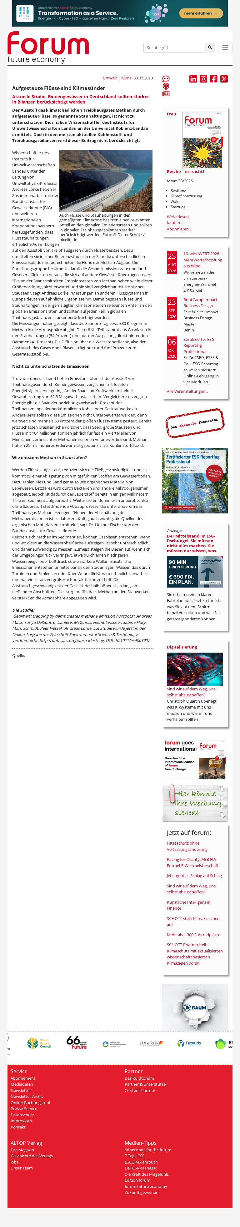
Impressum (21, 1120)
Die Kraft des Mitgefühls (147, 1174)
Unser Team (22, 1168)
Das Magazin (22, 1150)
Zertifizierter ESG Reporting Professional (198, 345)
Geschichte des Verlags (32, 1156)
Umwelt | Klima (117, 78)
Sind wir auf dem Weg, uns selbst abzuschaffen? (191, 692)
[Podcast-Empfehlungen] (166, 86)
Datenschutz (22, 1115)
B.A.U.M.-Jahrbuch (141, 1162)
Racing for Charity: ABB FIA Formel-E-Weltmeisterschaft (192, 862)
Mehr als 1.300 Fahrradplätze (193, 934)
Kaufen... (175, 222)
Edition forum (137, 1180)
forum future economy (146, 1186)
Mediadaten (22, 1084)
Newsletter (21, 1090)
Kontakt (18, 1127)
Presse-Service (24, 1108)
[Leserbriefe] (166, 78)
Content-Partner (140, 1090)
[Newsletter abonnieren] (166, 93)
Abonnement (23, 1078)
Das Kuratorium (139, 1078)
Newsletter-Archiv (27, 1096)
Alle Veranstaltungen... (187, 391)
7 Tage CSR (135, 1156)
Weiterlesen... (179, 217)
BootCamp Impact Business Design (200, 303)
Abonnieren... (179, 229)
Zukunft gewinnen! (142, 1192)
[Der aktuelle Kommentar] (195, 423)
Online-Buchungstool (30, 1102)
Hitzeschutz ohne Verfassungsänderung (187, 846)
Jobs (14, 1162)
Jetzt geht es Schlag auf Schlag (194, 875)
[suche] (210, 48)
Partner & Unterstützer (146, 1084)
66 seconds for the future (148, 1150)
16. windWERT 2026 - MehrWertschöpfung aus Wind (202, 260)
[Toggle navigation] (225, 48)
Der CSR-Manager (141, 1168)
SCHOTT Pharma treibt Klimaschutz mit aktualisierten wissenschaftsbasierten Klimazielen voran (195, 954)
